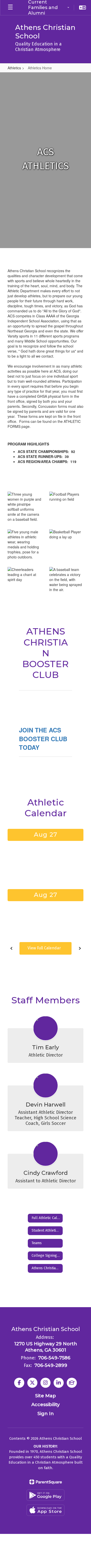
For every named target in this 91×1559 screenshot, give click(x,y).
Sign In (45, 1413)
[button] (48, 7)
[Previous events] (11, 948)
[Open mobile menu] (10, 7)
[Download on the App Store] (45, 1510)
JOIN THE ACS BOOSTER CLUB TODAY (43, 739)
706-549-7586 (54, 1358)
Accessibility (45, 1404)
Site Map (45, 1396)
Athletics (14, 67)
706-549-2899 (50, 1365)
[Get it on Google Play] (45, 1495)
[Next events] (79, 948)
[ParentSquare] (45, 1482)
